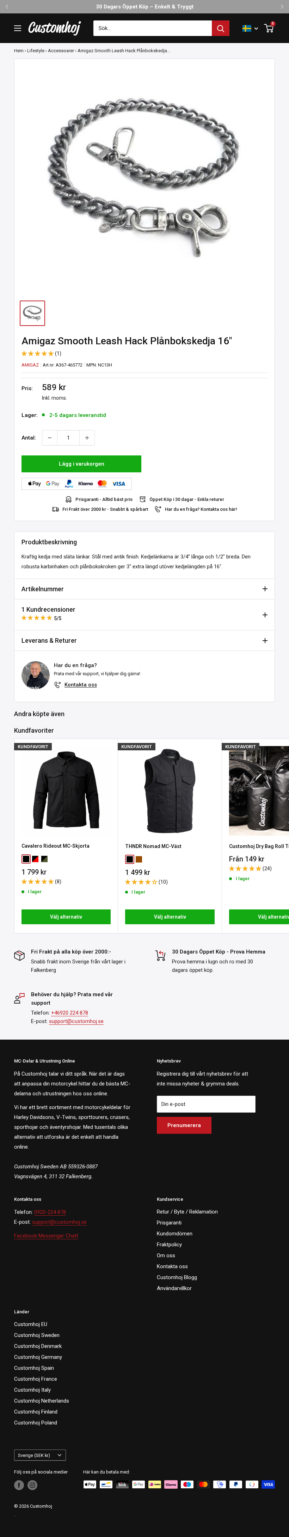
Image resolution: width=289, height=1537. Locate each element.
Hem (19, 50)
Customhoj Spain (34, 1368)
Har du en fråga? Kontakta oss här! (201, 509)
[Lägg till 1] (87, 437)
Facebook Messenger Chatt (46, 1236)
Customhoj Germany (38, 1357)
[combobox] (152, 28)
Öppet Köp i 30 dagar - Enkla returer (186, 499)
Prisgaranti (169, 1223)
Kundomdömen (174, 1233)
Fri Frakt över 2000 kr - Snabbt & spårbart (105, 509)
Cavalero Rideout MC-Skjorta (55, 846)
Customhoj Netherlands (41, 1401)
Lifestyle (35, 50)
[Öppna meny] (17, 28)
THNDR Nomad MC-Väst (153, 846)
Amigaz (30, 365)
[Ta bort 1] (49, 437)
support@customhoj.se (76, 1021)
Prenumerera (184, 1125)
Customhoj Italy (32, 1390)
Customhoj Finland (35, 1412)
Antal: (28, 438)
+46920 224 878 (69, 1013)
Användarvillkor (174, 1288)
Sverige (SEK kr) (34, 1455)
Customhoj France (35, 1379)
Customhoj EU (30, 1324)
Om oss (166, 1255)
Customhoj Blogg (177, 1277)
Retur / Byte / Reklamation (187, 1212)
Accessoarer (61, 50)
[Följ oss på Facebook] (19, 1485)
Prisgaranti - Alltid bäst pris (104, 499)
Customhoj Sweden (37, 1335)
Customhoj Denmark (38, 1346)
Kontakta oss (80, 685)
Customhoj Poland (35, 1423)
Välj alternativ (66, 917)
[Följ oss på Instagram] (32, 1485)
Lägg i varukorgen (81, 464)
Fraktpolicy (169, 1244)
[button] (38, 353)
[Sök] (220, 28)
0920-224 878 (50, 1212)
